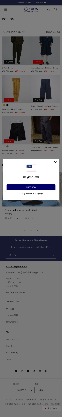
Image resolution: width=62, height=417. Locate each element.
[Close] (55, 162)
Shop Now (31, 187)
